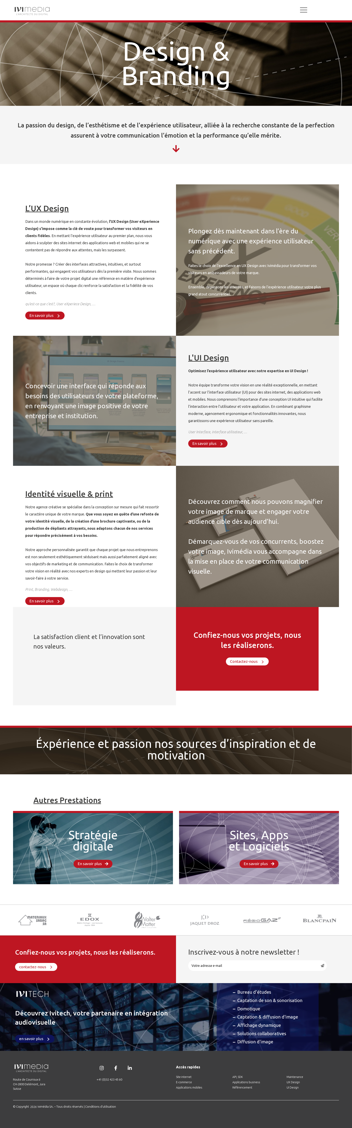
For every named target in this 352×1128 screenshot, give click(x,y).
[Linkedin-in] (130, 1068)
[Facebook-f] (116, 1068)
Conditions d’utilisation (100, 1106)
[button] (45, 315)
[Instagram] (102, 1068)
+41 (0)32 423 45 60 (109, 1079)
